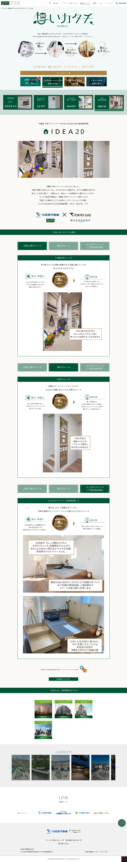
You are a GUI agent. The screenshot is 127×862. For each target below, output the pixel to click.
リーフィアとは (63, 3)
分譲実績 (94, 3)
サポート (101, 3)
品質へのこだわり (74, 3)
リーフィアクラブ (109, 3)
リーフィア (4, 8)
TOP (50, 3)
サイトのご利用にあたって (54, 840)
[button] (9, 767)
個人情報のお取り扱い (73, 840)
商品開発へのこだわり (85, 3)
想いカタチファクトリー (23, 8)
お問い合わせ (64, 844)
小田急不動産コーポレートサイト (95, 852)
